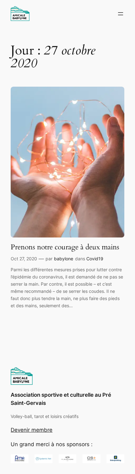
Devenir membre (31, 430)
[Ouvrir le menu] (120, 14)
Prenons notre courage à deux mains (65, 247)
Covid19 (94, 258)
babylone (63, 258)
